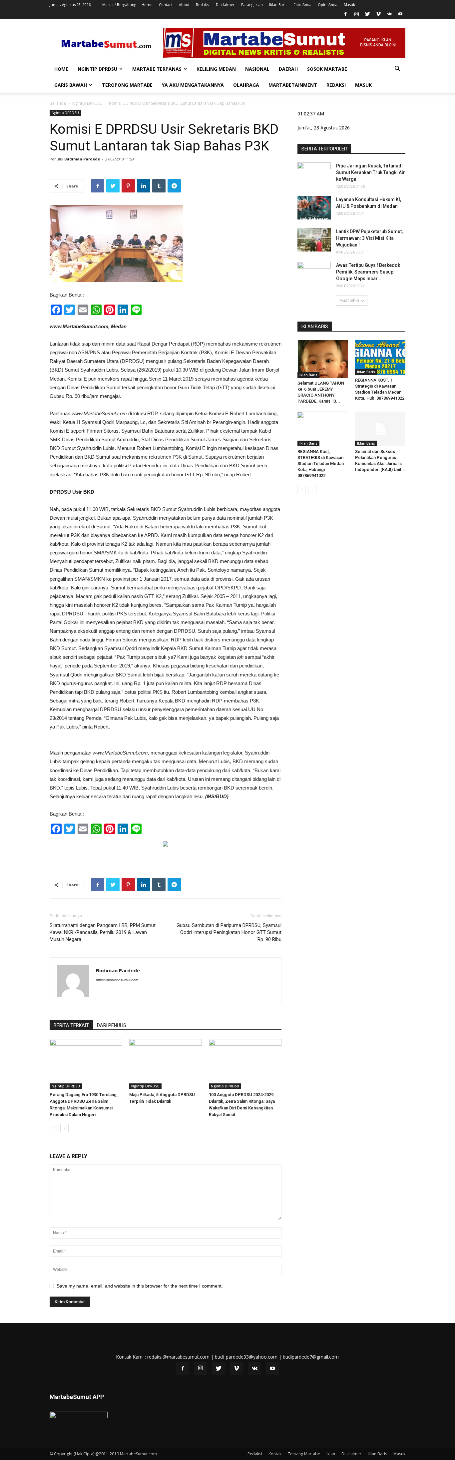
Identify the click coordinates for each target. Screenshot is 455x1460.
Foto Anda (302, 4)
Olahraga (246, 85)
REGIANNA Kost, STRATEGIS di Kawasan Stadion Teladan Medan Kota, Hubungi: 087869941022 (320, 463)
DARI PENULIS (111, 1025)
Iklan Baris (278, 4)
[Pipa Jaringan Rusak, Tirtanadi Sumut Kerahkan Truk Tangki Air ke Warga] (314, 174)
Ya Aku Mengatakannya (193, 85)
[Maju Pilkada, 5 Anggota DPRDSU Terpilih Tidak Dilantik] (165, 1064)
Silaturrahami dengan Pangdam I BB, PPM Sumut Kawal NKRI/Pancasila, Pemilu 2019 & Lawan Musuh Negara (103, 932)
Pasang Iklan (252, 4)
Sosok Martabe (327, 69)
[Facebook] (345, 14)
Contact (166, 4)
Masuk (349, 4)
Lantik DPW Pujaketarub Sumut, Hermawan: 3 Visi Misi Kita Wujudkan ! (369, 238)
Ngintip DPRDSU (97, 69)
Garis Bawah (70, 85)
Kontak (274, 1454)
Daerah (288, 69)
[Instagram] (356, 14)
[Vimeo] (378, 14)
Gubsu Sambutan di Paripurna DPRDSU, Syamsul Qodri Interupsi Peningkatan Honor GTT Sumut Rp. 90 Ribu (229, 932)
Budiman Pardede (82, 158)
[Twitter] (367, 14)
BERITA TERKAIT (71, 1025)
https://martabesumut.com (117, 980)
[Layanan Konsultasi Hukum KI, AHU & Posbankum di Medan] (314, 207)
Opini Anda (327, 4)
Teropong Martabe (127, 85)
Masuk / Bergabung (119, 4)
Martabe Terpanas (157, 69)
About (184, 4)
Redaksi (203, 4)
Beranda (58, 103)
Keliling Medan (216, 69)
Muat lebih (349, 300)
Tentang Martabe (304, 1454)
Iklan (330, 1454)
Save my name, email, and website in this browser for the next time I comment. (140, 1286)
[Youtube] (400, 14)
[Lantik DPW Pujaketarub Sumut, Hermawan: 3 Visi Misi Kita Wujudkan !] (314, 240)
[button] (397, 69)
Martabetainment (292, 85)
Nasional (257, 69)
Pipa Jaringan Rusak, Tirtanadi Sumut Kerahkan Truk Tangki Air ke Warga (370, 172)
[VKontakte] (389, 14)
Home (147, 4)
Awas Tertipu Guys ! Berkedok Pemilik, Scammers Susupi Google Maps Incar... (368, 272)
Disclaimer (225, 4)
